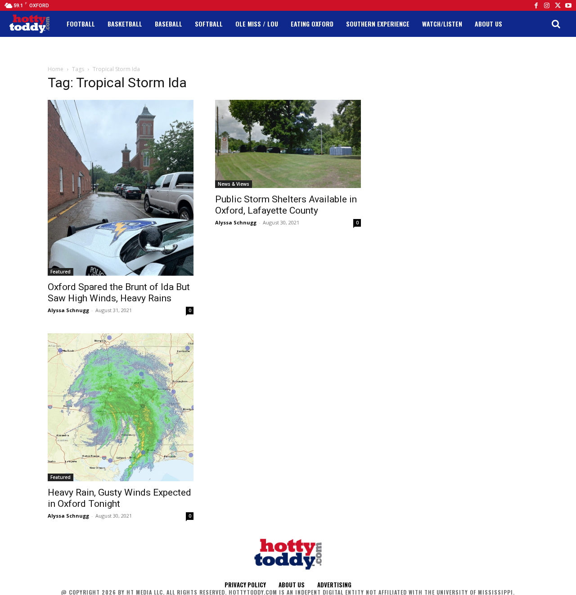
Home (55, 69)
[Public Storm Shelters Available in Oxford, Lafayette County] (288, 144)
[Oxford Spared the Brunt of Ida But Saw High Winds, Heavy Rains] (121, 188)
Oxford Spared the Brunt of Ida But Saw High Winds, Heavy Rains (119, 293)
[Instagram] (547, 5)
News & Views (233, 184)
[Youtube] (568, 5)
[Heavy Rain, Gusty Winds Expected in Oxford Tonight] (121, 407)
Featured (60, 271)
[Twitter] (557, 5)
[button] (556, 24)
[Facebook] (536, 5)
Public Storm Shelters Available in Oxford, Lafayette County (286, 205)
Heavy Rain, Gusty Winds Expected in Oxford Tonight (119, 498)
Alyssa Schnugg (68, 310)
